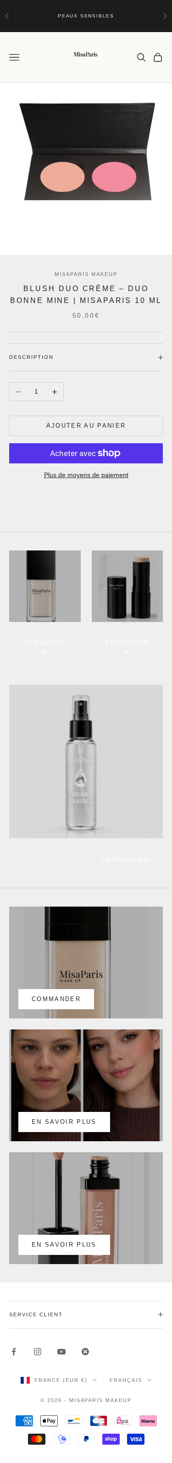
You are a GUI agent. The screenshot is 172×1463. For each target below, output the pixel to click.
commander (45, 647)
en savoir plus (64, 1121)
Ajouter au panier (86, 425)
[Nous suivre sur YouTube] (61, 1351)
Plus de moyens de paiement (86, 474)
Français (126, 1380)
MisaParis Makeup (86, 274)
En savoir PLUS (64, 1244)
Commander (127, 647)
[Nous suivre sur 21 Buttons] (85, 1351)
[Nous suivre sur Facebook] (13, 1351)
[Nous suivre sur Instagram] (37, 1351)
